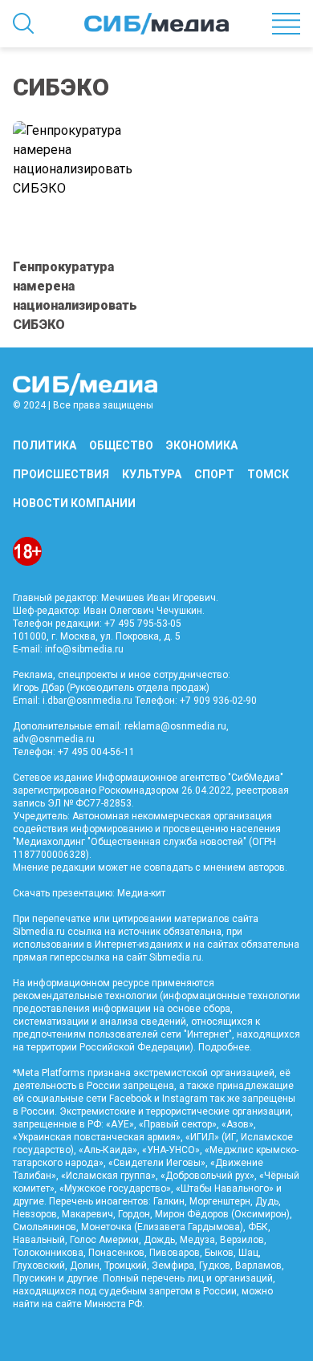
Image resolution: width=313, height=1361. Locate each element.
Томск (268, 474)
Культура (151, 474)
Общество (121, 445)
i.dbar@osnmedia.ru (87, 700)
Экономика (202, 445)
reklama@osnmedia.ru (175, 726)
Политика (44, 445)
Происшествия (61, 474)
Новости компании (74, 503)
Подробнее (224, 1047)
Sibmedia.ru (175, 957)
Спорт (214, 474)
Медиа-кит (141, 893)
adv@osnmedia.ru (54, 739)
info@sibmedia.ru (84, 649)
